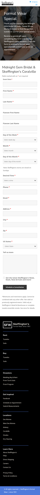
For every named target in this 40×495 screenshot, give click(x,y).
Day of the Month (11, 157)
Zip (5, 231)
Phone (6, 187)
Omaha (5, 435)
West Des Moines (9, 423)
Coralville (6, 431)
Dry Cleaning (7, 439)
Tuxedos (6, 339)
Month (6, 146)
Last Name (8, 102)
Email (6, 198)
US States (7, 241)
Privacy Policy (8, 473)
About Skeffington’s (10, 452)
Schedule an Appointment (12, 403)
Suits (5, 343)
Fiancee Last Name (11, 123)
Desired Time (9, 175)
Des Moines (7, 419)
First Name (8, 91)
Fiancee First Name (11, 112)
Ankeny (5, 427)
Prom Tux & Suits (9, 380)
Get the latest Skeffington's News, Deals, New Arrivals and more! (20, 279)
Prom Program (8, 384)
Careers (6, 463)
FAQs (5, 456)
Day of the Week (10, 135)
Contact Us (7, 467)
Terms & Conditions (10, 476)
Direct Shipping (8, 459)
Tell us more (8, 252)
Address (7, 209)
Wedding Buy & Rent (10, 377)
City (5, 220)
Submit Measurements (11, 406)
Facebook (6, 398)
